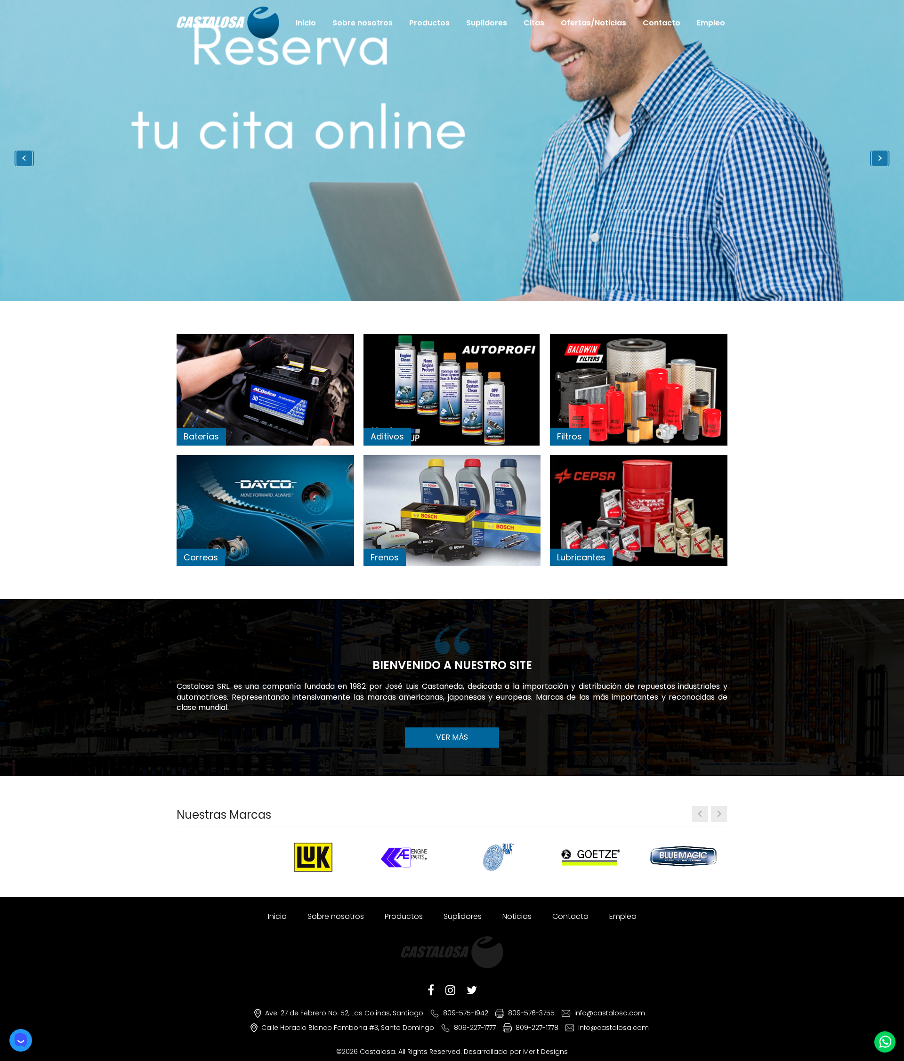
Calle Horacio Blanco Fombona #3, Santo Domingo (347, 1027)
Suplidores (486, 22)
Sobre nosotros (362, 22)
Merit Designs (545, 1051)
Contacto (661, 22)
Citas (534, 22)
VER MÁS (452, 737)
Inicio (306, 22)
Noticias (517, 916)
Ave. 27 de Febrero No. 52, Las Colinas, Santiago (344, 1013)
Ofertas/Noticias (593, 22)
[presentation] (700, 814)
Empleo (711, 22)
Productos (429, 22)
